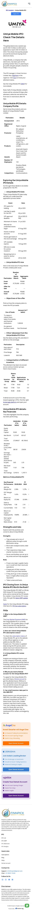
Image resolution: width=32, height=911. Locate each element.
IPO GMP (4, 841)
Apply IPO (16, 14)
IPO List (3, 838)
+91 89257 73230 (10, 873)
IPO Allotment (5, 843)
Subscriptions (5, 854)
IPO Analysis (10, 10)
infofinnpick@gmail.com (14, 871)
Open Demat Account (16, 743)
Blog (2, 857)
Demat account (5, 863)
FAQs (3, 860)
